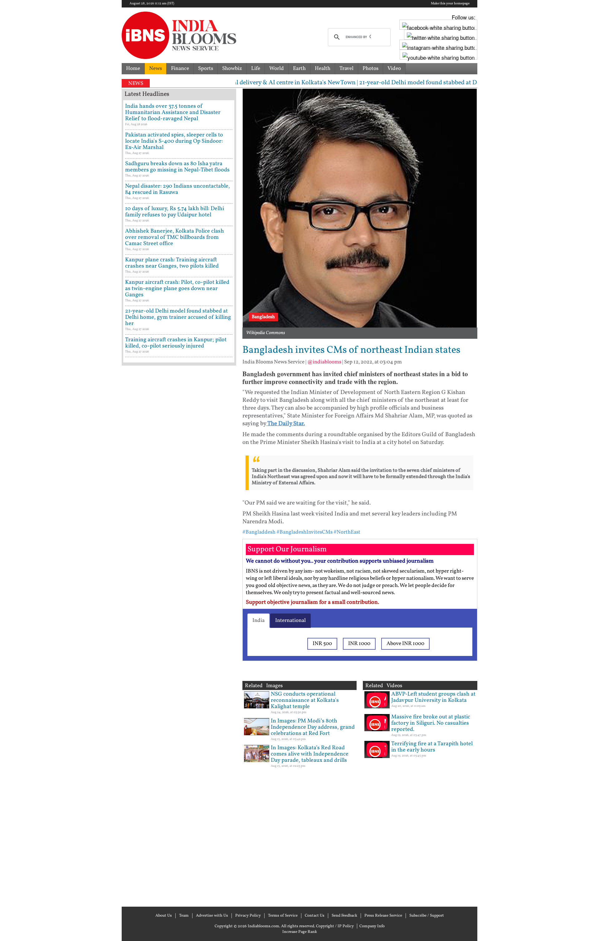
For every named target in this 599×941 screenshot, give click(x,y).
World (276, 68)
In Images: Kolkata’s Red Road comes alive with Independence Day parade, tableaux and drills (309, 754)
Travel (346, 68)
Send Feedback (344, 916)
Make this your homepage (450, 4)
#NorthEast (347, 532)
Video (394, 68)
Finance (180, 68)
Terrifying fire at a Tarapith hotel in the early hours (432, 747)
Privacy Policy (248, 916)
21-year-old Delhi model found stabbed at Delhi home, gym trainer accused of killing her (178, 317)
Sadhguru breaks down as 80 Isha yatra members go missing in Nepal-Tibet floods (177, 167)
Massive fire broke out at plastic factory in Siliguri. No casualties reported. (430, 723)
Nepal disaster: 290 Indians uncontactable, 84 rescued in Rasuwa (177, 189)
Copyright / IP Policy (335, 926)
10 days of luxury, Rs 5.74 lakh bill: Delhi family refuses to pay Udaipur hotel (174, 212)
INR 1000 (359, 643)
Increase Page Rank (299, 932)
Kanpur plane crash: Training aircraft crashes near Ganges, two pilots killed (172, 263)
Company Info (372, 926)
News (155, 68)
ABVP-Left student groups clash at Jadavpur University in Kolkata (433, 697)
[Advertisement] (179, 635)
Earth (299, 68)
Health (322, 68)
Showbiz (232, 68)
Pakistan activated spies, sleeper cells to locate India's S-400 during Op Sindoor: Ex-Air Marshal (174, 141)
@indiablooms (324, 362)
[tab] (258, 620)
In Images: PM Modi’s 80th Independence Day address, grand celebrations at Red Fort (313, 727)
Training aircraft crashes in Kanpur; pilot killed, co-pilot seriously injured (175, 343)
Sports (205, 68)
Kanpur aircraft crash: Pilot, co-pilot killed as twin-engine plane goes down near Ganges (177, 288)
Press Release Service (383, 916)
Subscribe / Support (426, 916)
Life (255, 68)
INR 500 (322, 643)
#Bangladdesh (258, 532)
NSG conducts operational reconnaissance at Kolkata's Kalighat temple (305, 700)
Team (184, 916)
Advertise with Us (212, 916)
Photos (370, 68)
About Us (163, 916)
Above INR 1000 (405, 643)
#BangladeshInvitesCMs (304, 532)
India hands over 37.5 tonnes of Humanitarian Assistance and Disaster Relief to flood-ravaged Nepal (173, 112)
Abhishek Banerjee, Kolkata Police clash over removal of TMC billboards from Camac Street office (174, 237)
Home (133, 68)
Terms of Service (283, 916)
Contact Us (314, 916)
